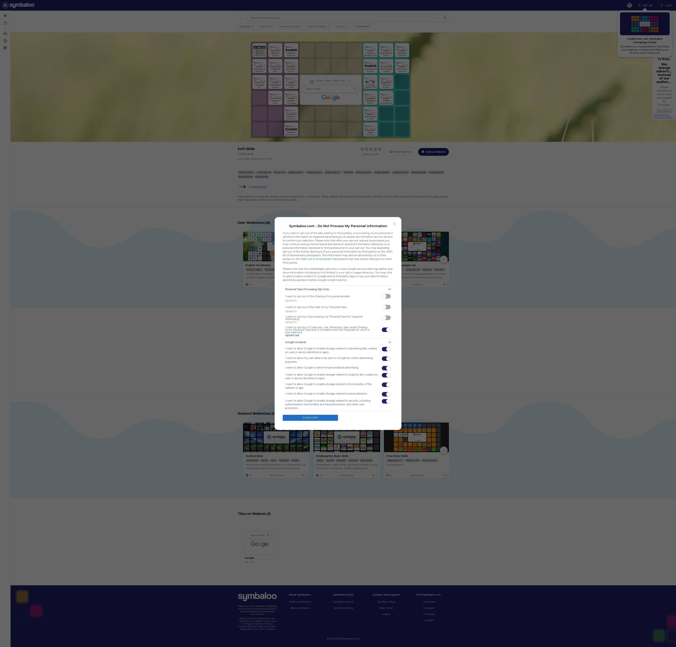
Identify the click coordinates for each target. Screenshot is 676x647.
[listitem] (338, 289)
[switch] (386, 296)
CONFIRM (310, 417)
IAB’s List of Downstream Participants (324, 259)
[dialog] (338, 323)
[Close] (394, 224)
